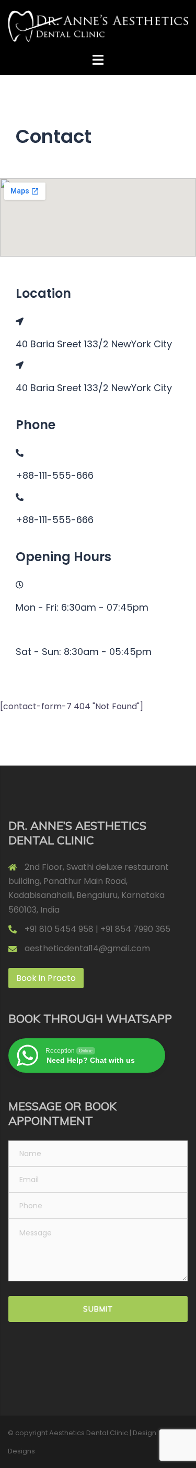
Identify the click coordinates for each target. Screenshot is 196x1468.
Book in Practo (46, 978)
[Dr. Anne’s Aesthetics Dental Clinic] (98, 26)
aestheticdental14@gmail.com (87, 948)
